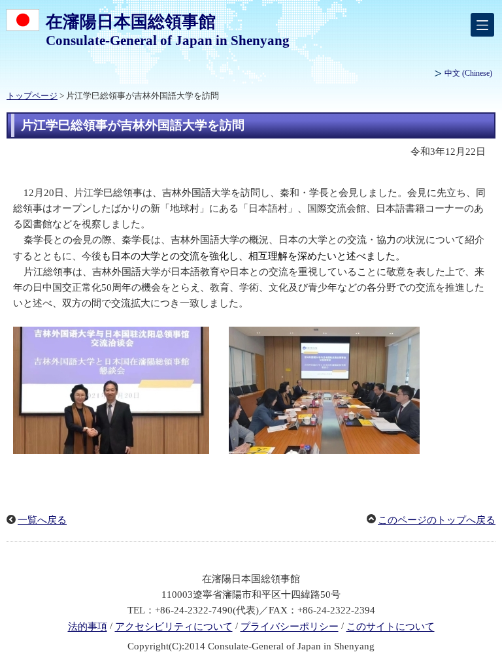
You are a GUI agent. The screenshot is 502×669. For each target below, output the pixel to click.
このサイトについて (390, 627)
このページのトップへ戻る (436, 520)
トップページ (32, 96)
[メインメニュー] (482, 25)
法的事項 (87, 627)
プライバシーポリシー (290, 627)
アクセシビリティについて (174, 627)
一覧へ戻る (42, 520)
